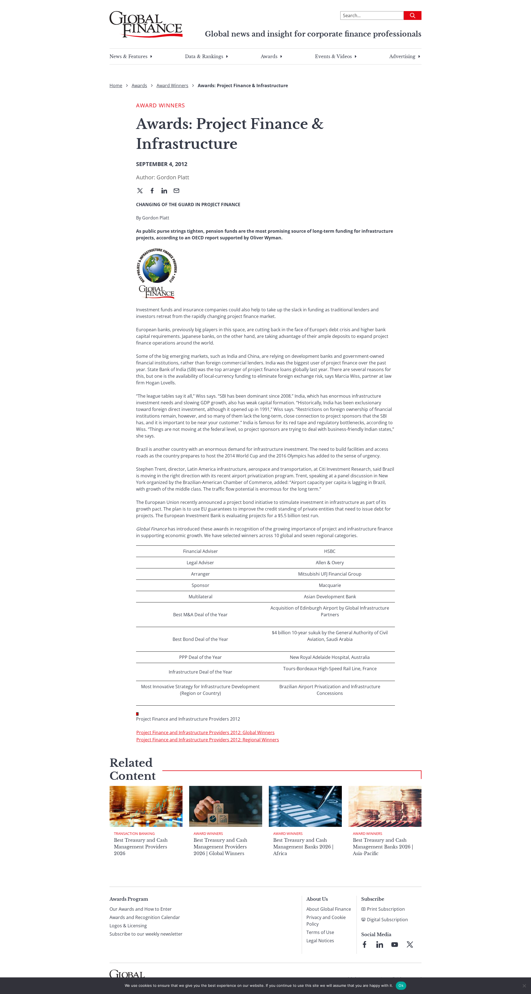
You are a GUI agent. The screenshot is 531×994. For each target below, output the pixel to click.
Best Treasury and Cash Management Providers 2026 (141, 846)
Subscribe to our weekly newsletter (146, 934)
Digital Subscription (387, 920)
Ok (401, 985)
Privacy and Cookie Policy (326, 920)
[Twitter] (142, 191)
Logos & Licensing (128, 926)
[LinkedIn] (166, 191)
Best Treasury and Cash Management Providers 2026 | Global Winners (220, 846)
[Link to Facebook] (364, 944)
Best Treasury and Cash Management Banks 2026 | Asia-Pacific (383, 846)
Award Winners (172, 85)
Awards (269, 56)
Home (116, 85)
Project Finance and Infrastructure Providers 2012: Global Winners (205, 732)
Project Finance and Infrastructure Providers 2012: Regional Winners (207, 740)
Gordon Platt (173, 177)
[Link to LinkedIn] (379, 944)
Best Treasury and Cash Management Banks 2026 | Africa (303, 846)
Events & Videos (333, 56)
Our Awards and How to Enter (141, 909)
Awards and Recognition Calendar (145, 917)
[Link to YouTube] (394, 944)
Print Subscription (386, 909)
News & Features (128, 56)
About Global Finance (328, 909)
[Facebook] (154, 191)
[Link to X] (410, 944)
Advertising (402, 56)
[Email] (179, 191)
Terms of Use (320, 932)
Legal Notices (320, 941)
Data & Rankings (204, 56)
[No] (524, 985)
